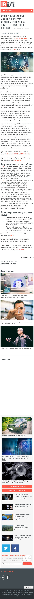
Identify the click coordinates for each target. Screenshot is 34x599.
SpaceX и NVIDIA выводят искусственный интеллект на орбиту (22, 537)
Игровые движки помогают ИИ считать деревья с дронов (21, 527)
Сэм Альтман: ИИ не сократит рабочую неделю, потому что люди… (23, 496)
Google (6, 261)
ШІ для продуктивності (21, 38)
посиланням (17, 160)
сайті (24, 120)
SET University (25, 154)
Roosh (9, 154)
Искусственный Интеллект (8, 264)
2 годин (13, 49)
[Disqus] (17, 383)
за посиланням (19, 249)
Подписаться (27, 563)
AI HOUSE (15, 154)
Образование (13, 261)
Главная (26, 28)
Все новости (17, 28)
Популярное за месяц (17, 490)
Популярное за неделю (17, 486)
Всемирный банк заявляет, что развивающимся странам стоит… (23, 506)
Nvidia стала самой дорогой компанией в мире (16, 348)
